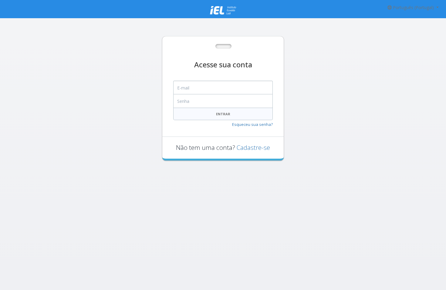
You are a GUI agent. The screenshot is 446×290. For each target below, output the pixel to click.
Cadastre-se (253, 147)
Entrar (223, 114)
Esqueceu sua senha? (252, 124)
